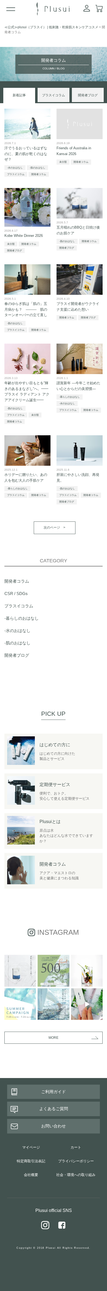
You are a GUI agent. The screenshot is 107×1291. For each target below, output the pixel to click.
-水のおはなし (15, 167)
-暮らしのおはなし (69, 396)
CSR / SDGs (16, 593)
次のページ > (54, 527)
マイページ (31, 1147)
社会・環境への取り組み (75, 1175)
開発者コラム (38, 174)
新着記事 (19, 95)
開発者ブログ (88, 95)
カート (76, 1147)
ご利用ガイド (53, 1091)
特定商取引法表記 (31, 1161)
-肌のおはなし (37, 167)
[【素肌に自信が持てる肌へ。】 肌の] (20, 971)
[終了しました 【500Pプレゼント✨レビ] (53, 971)
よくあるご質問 (53, 1108)
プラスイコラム (53, 95)
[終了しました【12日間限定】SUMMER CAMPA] (87, 971)
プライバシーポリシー (76, 1161)
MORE (53, 1038)
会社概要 (31, 1175)
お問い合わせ (53, 1126)
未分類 (63, 162)
